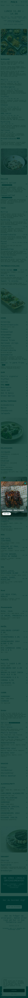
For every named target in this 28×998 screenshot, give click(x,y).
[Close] (25, 483)
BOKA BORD (6, 513)
